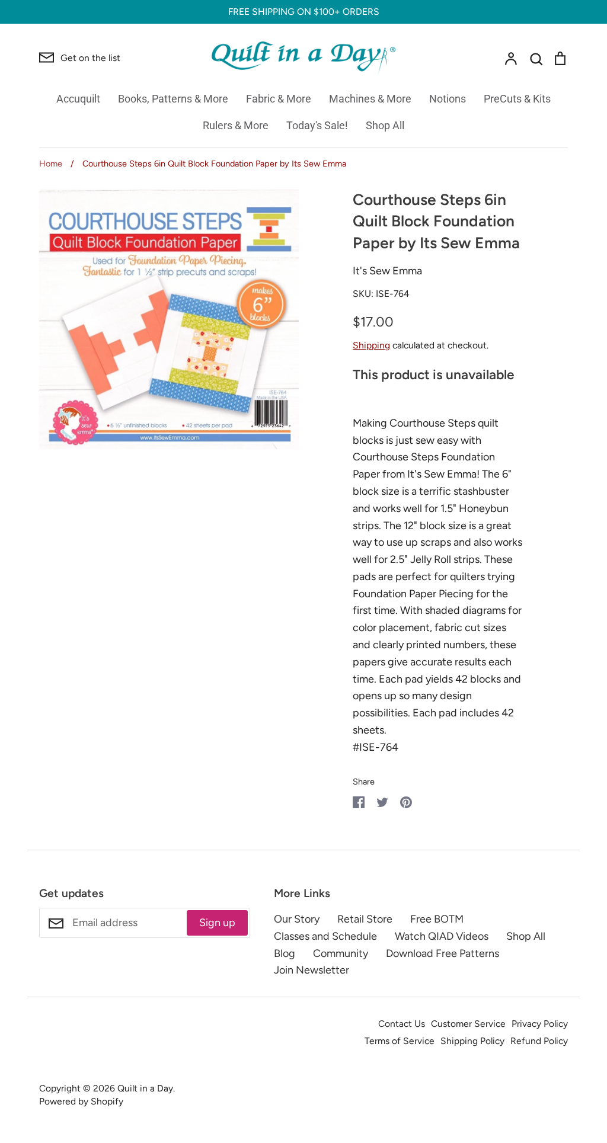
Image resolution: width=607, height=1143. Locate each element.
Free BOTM (437, 919)
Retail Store (364, 919)
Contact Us (401, 1023)
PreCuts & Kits (517, 98)
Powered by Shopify (81, 1101)
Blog (284, 953)
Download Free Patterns (442, 953)
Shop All (385, 125)
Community (340, 953)
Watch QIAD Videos (441, 936)
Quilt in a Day (145, 1088)
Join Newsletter (311, 969)
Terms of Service (400, 1040)
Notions (447, 98)
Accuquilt (78, 98)
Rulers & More (236, 125)
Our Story (297, 919)
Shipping (371, 345)
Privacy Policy (540, 1023)
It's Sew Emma (387, 270)
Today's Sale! (317, 125)
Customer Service (468, 1023)
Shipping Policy (472, 1040)
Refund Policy (539, 1040)
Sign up (217, 922)
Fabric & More (278, 98)
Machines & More (370, 98)
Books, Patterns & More (173, 98)
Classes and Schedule (325, 936)
